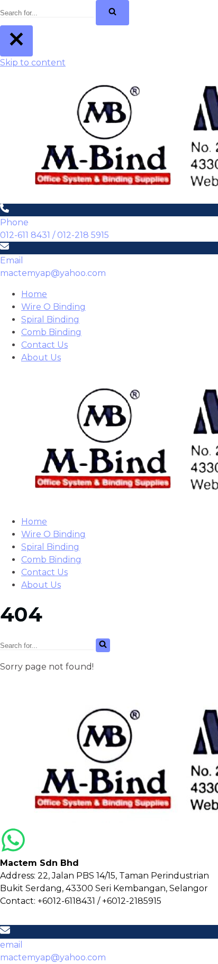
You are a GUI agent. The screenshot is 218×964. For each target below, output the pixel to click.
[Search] (112, 12)
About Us (41, 357)
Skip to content (33, 63)
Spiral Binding (50, 319)
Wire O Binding (53, 307)
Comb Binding (51, 332)
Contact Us (44, 345)
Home (34, 294)
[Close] (16, 40)
